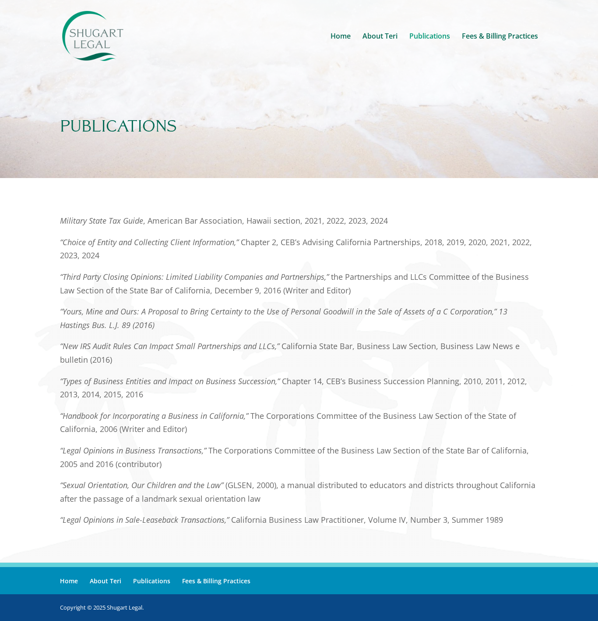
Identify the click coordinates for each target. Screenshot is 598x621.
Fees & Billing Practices (500, 37)
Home (341, 37)
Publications (429, 37)
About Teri (379, 37)
